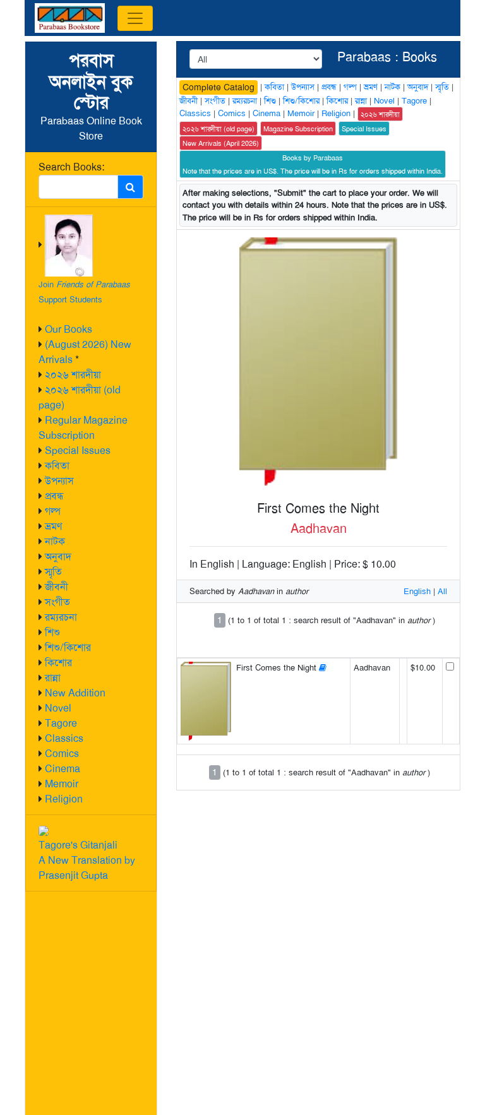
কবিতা (57, 465)
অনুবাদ (58, 556)
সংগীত (57, 602)
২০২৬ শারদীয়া (73, 374)
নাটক (55, 541)
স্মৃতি (53, 571)
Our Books (68, 329)
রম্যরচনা (61, 617)
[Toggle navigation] (135, 18)
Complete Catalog (218, 87)
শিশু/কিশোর (68, 647)
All (442, 591)
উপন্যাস (59, 480)
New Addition (75, 693)
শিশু (52, 632)
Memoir (61, 783)
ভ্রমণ (53, 526)
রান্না (53, 677)
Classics (64, 738)
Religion (64, 799)
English (417, 591)
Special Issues (78, 450)
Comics (62, 753)
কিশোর (58, 662)
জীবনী (56, 586)
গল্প (53, 511)
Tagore (61, 723)
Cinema (62, 768)
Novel (58, 708)
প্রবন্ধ (54, 496)
